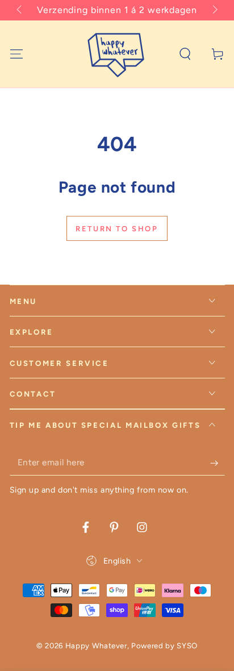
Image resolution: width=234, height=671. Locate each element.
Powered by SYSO (164, 645)
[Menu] (16, 53)
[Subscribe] (217, 463)
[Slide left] (20, 10)
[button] (185, 53)
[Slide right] (213, 10)
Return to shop (117, 228)
